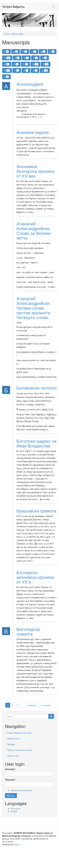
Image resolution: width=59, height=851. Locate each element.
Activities (11, 744)
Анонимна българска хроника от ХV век (35, 171)
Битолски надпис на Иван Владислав (36, 443)
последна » (46, 705)
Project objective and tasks (19, 732)
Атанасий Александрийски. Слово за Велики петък (33, 230)
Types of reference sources (19, 750)
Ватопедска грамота (28, 631)
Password (10, 779)
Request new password (21, 790)
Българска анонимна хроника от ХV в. (35, 577)
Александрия (29, 84)
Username (10, 769)
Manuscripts (17, 33)
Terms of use (13, 755)
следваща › (32, 705)
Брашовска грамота (36, 511)
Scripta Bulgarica (13, 6)
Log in (12, 795)
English (14, 811)
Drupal (16, 844)
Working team (13, 738)
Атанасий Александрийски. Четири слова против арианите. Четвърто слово (34, 307)
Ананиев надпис (32, 132)
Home (7, 33)
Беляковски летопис (36, 388)
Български (15, 808)
